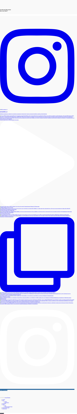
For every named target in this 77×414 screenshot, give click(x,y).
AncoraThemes (7, 397)
